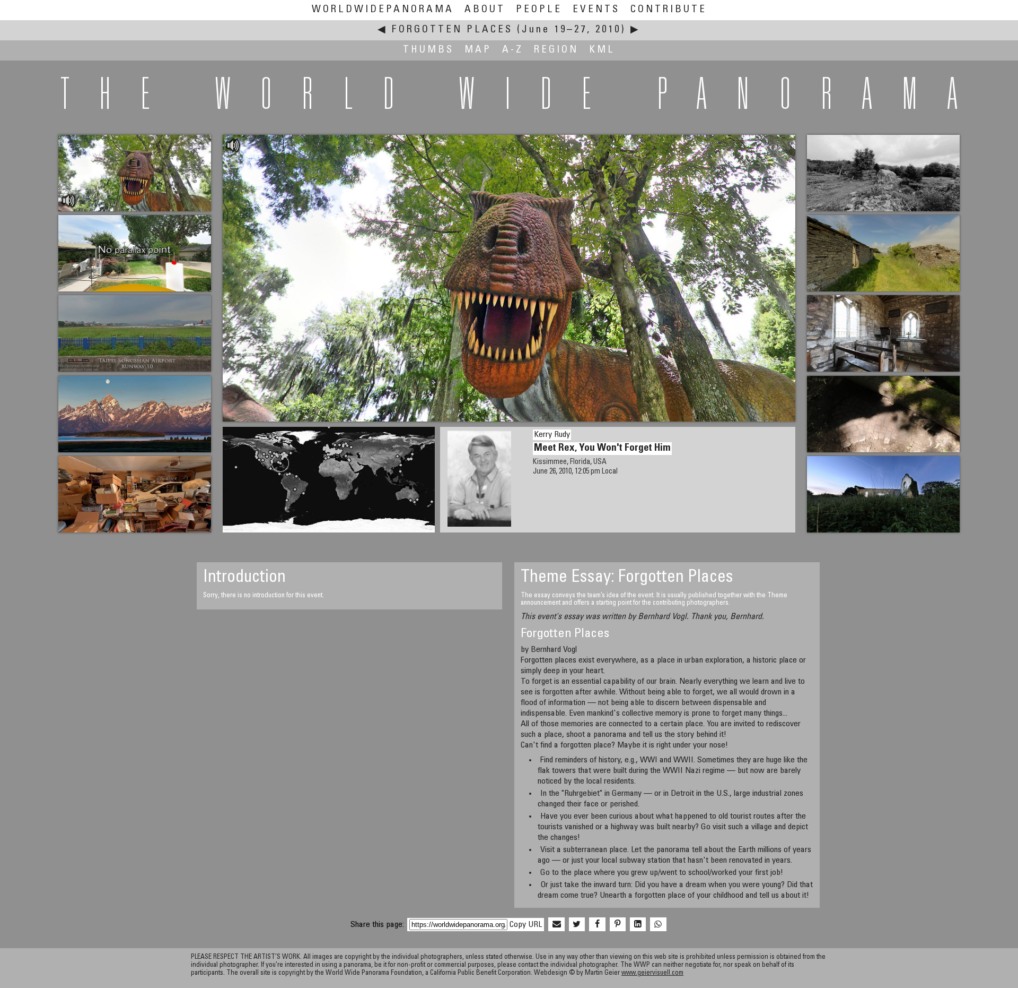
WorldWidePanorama (383, 10)
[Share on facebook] (597, 925)
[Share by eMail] (556, 925)
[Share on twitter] (577, 925)
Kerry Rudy (552, 435)
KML (602, 50)
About (484, 10)
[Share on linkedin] (638, 925)
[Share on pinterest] (618, 925)
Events (596, 10)
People (539, 10)
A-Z (512, 50)
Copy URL (526, 925)
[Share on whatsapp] (658, 925)
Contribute (668, 10)
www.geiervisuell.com (652, 973)
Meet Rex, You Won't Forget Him (602, 448)
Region (556, 50)
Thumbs (428, 50)
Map (478, 50)
